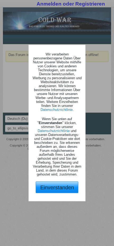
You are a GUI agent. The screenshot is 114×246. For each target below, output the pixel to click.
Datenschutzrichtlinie (57, 109)
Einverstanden (57, 187)
